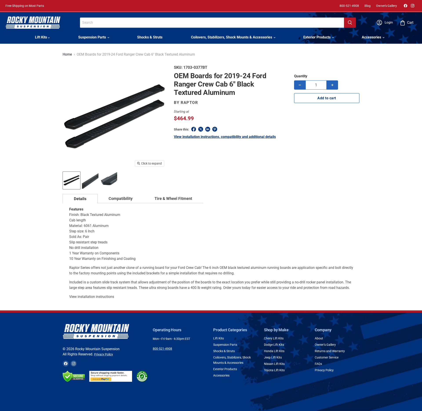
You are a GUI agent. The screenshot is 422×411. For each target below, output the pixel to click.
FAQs (318, 364)
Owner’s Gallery (325, 344)
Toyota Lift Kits (274, 370)
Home (67, 54)
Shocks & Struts (149, 37)
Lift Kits (41, 37)
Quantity (300, 76)
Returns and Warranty (330, 351)
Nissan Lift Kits (274, 364)
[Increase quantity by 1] (332, 85)
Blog (367, 5)
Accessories (372, 37)
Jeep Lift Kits (273, 357)
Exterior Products (317, 37)
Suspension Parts (92, 37)
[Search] (350, 23)
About (319, 338)
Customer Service (326, 357)
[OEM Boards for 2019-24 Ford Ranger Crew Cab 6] (71, 180)
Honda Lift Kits (274, 351)
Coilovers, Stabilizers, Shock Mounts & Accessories (232, 37)
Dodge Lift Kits (274, 344)
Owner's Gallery (386, 5)
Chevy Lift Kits (274, 338)
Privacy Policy (103, 354)
